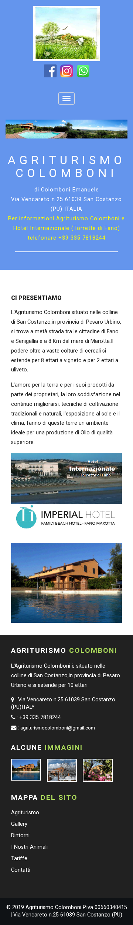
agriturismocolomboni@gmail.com (57, 728)
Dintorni (20, 835)
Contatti (20, 870)
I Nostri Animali (29, 847)
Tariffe (19, 858)
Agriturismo (25, 812)
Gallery (19, 824)
